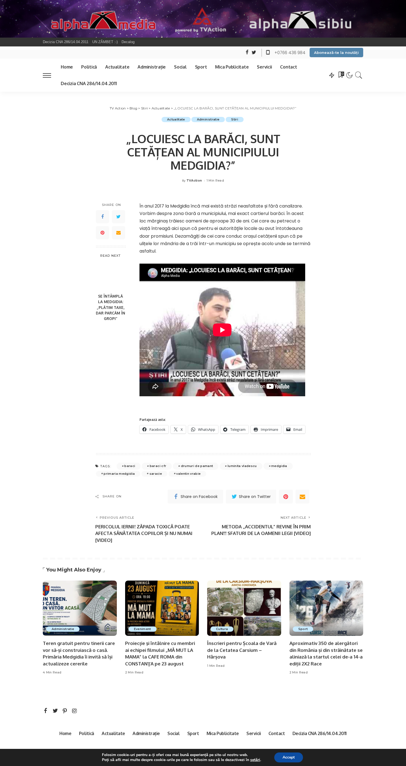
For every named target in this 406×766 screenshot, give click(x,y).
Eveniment (142, 629)
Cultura (222, 629)
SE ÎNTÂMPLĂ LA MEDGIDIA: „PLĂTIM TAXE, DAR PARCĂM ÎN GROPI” (110, 307)
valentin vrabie (188, 474)
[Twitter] (118, 216)
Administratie (208, 119)
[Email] (118, 232)
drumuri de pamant (197, 466)
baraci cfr (158, 466)
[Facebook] (102, 216)
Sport (303, 629)
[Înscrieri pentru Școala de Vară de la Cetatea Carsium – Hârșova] (244, 608)
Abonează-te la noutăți (336, 52)
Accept (289, 757)
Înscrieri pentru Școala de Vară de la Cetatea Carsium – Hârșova (241, 650)
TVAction (194, 180)
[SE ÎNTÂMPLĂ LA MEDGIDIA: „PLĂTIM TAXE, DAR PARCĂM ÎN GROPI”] (110, 276)
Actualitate (176, 119)
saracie (155, 474)
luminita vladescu (242, 466)
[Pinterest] (102, 232)
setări (255, 759)
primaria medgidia (119, 474)
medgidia (279, 466)
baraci (129, 466)
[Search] (358, 75)
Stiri (234, 119)
